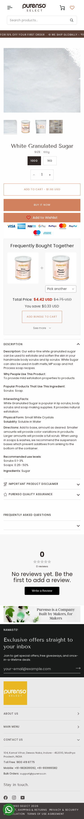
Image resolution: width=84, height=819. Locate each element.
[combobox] (60, 289)
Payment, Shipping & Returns (25, 810)
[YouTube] (23, 798)
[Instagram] (14, 798)
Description (13, 344)
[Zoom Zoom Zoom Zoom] (42, 80)
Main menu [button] (11, 726)
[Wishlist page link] (72, 7)
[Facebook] (6, 798)
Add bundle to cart (42, 316)
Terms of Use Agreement (46, 814)
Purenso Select (18, 806)
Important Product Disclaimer (33, 484)
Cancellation (14, 814)
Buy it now (42, 205)
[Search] (71, 20)
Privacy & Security (64, 810)
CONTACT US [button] (13, 740)
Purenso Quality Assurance (31, 494)
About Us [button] (11, 713)
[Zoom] (12, 110)
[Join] (76, 668)
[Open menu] (13, 7)
